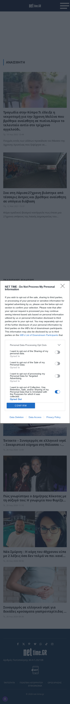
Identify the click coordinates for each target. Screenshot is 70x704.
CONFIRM (21, 405)
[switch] (57, 352)
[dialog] (35, 352)
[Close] (64, 287)
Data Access (35, 417)
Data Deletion (17, 417)
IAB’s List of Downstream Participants (39, 335)
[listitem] (35, 345)
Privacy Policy (53, 417)
